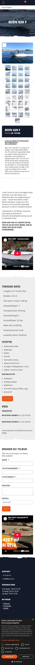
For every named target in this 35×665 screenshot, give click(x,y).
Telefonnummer (10, 468)
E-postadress (9, 477)
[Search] (33, 7)
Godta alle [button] (9, 656)
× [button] (33, 619)
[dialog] (17, 641)
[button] (17, 640)
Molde (5, 608)
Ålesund (6, 603)
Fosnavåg (7, 606)
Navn (5, 460)
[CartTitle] (24, 2)
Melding (6, 485)
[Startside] (11, 2)
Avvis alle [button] (25, 656)
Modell (5, 498)
